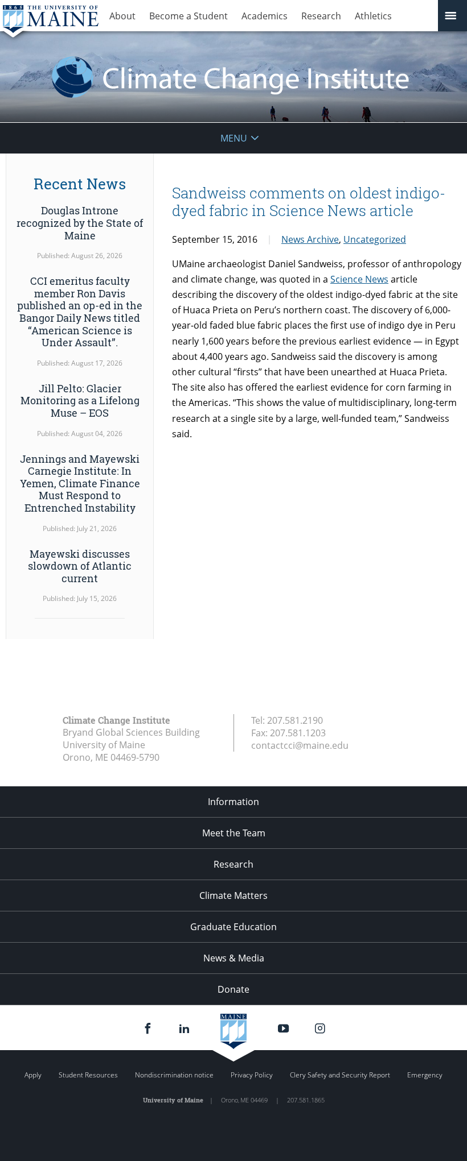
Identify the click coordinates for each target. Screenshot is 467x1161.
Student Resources (88, 1075)
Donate (233, 989)
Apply (33, 1075)
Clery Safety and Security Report (340, 1075)
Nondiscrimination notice (174, 1075)
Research (321, 16)
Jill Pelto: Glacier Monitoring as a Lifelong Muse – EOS (80, 401)
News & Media (233, 958)
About (122, 16)
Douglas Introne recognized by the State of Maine (80, 223)
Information (233, 801)
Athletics (373, 16)
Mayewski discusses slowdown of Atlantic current (80, 566)
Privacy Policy (252, 1075)
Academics (264, 16)
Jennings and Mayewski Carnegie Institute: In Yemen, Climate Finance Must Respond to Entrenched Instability (80, 483)
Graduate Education (233, 926)
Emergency (425, 1075)
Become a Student (188, 16)
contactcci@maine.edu (300, 745)
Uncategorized (374, 239)
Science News (359, 279)
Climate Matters (233, 895)
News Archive (310, 239)
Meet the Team (233, 833)
